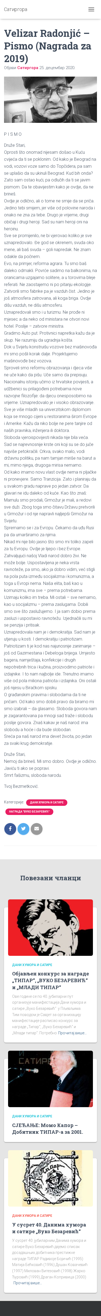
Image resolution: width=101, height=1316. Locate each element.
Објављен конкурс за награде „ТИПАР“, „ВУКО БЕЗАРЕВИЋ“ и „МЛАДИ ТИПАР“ (50, 980)
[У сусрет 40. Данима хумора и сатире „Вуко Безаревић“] (50, 1178)
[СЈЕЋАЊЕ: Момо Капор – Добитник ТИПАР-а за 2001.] (50, 1079)
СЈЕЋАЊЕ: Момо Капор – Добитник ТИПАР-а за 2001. (47, 1128)
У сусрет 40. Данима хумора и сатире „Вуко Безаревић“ (49, 1228)
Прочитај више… (72, 1033)
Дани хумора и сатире (47, 802)
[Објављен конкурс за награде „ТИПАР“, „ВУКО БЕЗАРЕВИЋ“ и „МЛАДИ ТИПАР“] (50, 927)
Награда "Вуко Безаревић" (29, 811)
